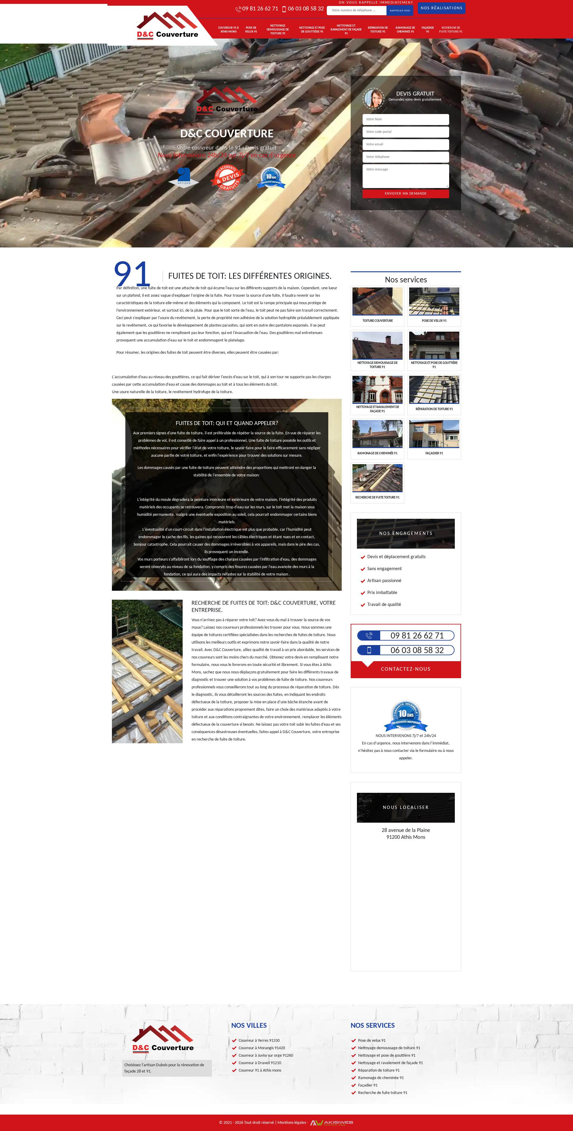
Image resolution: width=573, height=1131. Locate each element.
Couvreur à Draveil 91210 (260, 1063)
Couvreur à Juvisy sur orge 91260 (266, 1055)
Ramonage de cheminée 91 (405, 29)
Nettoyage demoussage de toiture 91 (278, 29)
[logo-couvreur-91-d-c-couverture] (153, 25)
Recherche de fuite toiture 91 (450, 29)
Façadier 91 (428, 29)
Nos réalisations (442, 8)
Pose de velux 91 (251, 29)
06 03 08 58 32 (306, 9)
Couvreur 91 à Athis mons (228, 29)
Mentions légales (292, 1123)
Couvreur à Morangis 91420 (262, 1048)
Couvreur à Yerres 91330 (259, 1040)
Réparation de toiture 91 (378, 29)
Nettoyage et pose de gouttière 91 (312, 29)
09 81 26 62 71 (260, 9)
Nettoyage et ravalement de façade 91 (346, 29)
